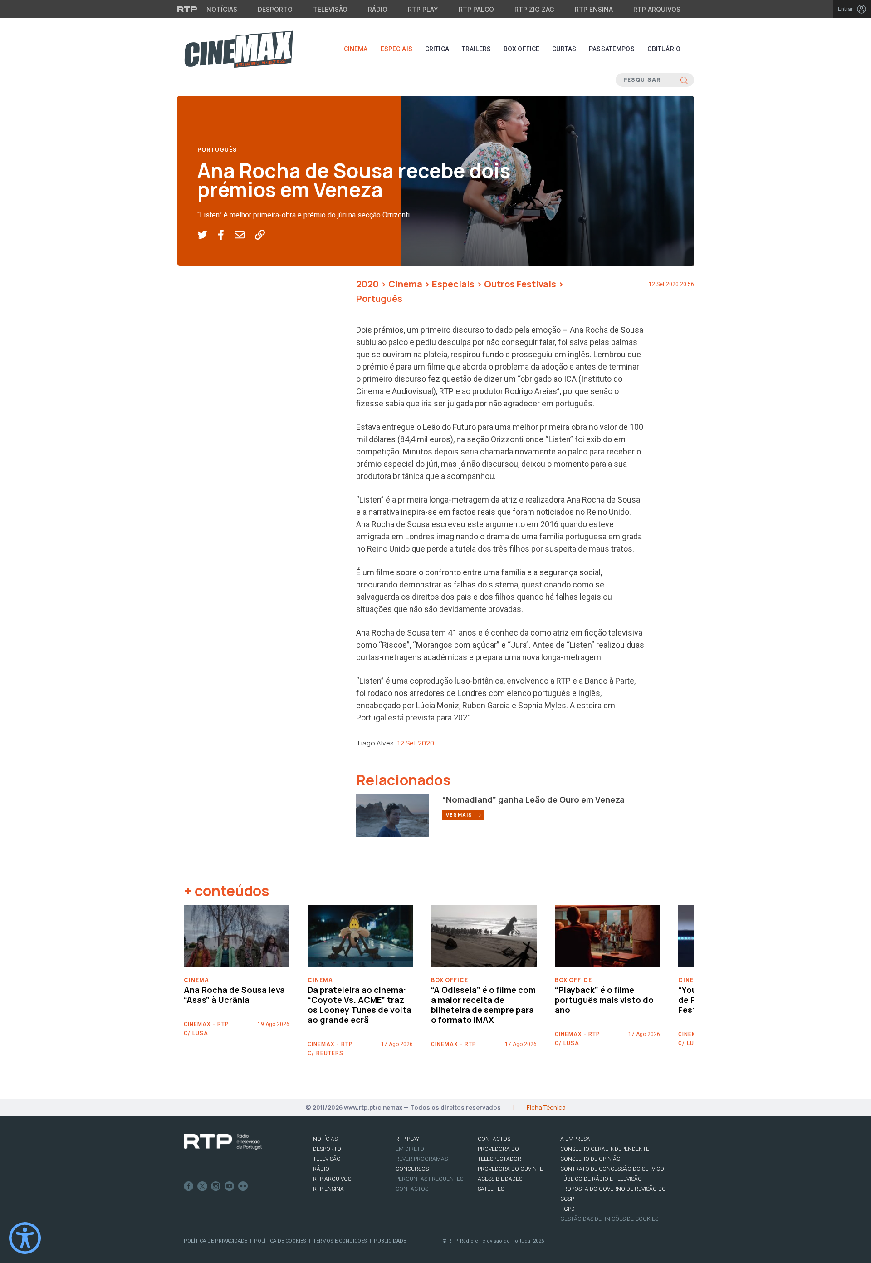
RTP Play (423, 9)
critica (437, 49)
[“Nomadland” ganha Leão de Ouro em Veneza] (392, 815)
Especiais (396, 49)
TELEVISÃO (327, 1159)
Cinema (356, 49)
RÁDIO (321, 1169)
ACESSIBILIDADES (500, 1179)
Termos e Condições (340, 1241)
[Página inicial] (238, 49)
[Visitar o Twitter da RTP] (202, 1186)
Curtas (564, 49)
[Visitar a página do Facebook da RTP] (189, 1186)
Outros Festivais (520, 284)
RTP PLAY (407, 1139)
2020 (367, 284)
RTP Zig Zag (534, 9)
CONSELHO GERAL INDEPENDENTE (604, 1149)
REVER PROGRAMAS (422, 1159)
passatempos (612, 49)
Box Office (521, 49)
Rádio (377, 9)
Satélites (491, 1189)
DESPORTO (327, 1149)
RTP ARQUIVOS (332, 1179)
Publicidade (390, 1241)
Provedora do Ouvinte (510, 1169)
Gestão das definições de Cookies (609, 1219)
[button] (207, 235)
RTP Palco (476, 9)
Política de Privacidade (215, 1241)
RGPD (567, 1209)
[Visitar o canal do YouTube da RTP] (230, 1186)
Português (217, 149)
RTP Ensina (594, 9)
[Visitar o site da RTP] (187, 9)
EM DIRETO (410, 1149)
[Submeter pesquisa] (684, 80)
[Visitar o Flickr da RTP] (243, 1186)
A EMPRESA (575, 1139)
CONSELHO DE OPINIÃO (590, 1159)
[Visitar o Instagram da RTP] (216, 1186)
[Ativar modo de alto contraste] (25, 1238)
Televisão (330, 9)
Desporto (275, 9)
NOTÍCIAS (325, 1139)
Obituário (663, 49)
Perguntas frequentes (429, 1179)
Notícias (221, 9)
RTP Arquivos (656, 9)
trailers (476, 49)
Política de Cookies (280, 1241)
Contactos (412, 1189)
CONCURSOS (412, 1169)
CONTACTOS (494, 1139)
